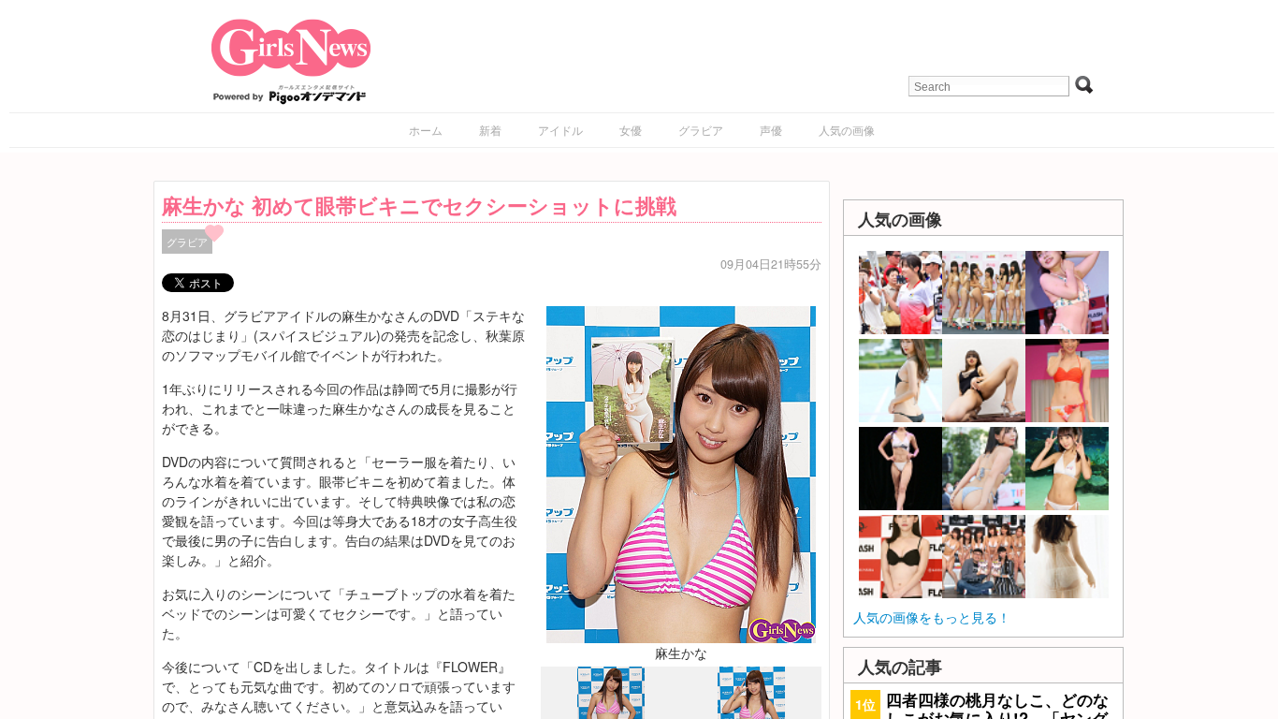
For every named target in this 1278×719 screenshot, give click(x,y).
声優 (771, 130)
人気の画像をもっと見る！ (931, 617)
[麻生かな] (681, 471)
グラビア (700, 130)
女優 (630, 130)
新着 (490, 130)
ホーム (426, 130)
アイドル (560, 130)
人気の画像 (847, 130)
